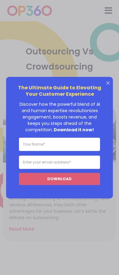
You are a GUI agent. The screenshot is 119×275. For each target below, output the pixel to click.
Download (59, 178)
